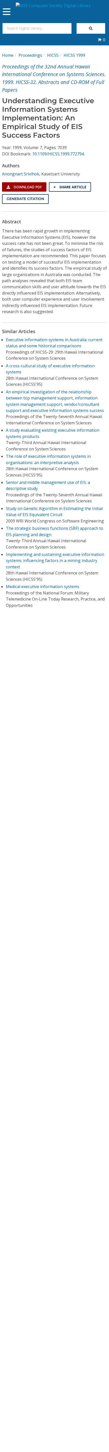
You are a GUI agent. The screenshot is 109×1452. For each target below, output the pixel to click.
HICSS (53, 55)
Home (7, 55)
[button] (101, 40)
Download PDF (27, 187)
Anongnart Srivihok (20, 174)
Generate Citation (25, 198)
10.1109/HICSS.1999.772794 (58, 154)
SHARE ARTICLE (72, 187)
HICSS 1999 (74, 55)
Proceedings (30, 55)
